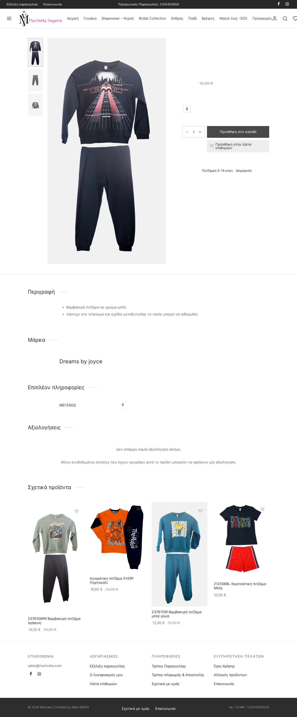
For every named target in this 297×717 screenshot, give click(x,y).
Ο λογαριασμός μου (106, 675)
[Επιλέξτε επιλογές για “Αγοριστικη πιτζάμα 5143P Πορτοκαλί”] (138, 519)
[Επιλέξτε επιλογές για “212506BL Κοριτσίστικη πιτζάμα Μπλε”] (262, 519)
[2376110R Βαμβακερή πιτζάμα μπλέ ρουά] (179, 554)
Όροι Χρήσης (224, 666)
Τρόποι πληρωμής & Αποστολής (178, 675)
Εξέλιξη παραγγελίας (22, 4)
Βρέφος (208, 18)
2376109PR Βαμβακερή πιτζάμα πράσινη (54, 620)
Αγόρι (223, 47)
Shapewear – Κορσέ (118, 18)
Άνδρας (177, 18)
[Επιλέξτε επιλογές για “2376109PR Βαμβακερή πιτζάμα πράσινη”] (76, 521)
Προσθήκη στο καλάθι (238, 132)
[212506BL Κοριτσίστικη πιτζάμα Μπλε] (241, 540)
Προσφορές (262, 18)
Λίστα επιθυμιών (103, 684)
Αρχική (72, 18)
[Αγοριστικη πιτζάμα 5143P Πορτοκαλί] (117, 537)
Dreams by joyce (196, 183)
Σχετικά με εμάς (166, 684)
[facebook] (279, 4)
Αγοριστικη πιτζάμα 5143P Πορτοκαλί (111, 580)
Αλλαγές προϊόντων (230, 675)
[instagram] (287, 4)
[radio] (187, 109)
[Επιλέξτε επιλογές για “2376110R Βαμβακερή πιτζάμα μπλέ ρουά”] (200, 521)
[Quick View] (76, 531)
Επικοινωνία (52, 4)
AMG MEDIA (80, 707)
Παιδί (192, 18)
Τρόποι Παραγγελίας (169, 666)
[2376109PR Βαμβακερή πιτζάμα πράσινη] (55, 557)
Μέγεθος (190, 96)
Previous (51, 151)
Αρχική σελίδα (192, 47)
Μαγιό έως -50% (233, 18)
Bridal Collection (152, 18)
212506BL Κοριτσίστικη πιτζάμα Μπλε (240, 586)
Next (161, 151)
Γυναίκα (90, 18)
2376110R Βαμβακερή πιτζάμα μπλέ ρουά (177, 613)
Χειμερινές (190, 52)
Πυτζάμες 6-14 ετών (246, 47)
